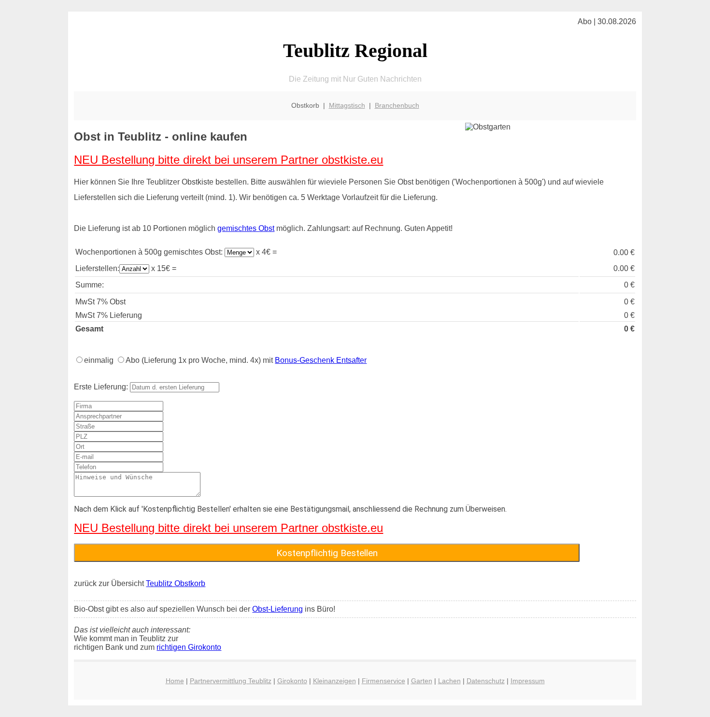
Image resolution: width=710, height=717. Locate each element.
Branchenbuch (397, 105)
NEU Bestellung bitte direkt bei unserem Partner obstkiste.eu (228, 159)
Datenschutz (486, 681)
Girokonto (292, 681)
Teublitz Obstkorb (175, 583)
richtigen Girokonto (188, 647)
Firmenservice (383, 681)
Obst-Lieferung (277, 609)
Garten (421, 681)
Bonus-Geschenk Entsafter (321, 360)
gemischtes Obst (245, 228)
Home (175, 681)
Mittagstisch (347, 105)
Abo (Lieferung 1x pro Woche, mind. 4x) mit (246, 360)
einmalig (99, 360)
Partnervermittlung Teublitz (230, 681)
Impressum (528, 681)
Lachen (449, 681)
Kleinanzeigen (334, 681)
